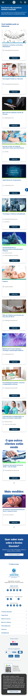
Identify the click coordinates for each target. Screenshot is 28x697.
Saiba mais (14, 58)
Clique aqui (15, 666)
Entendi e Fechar (14, 691)
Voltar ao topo (14, 564)
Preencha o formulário (14, 554)
